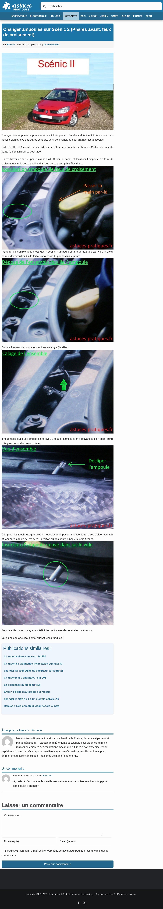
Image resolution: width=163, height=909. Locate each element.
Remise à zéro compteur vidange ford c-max (31, 706)
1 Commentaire (51, 44)
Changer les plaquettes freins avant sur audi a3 (33, 663)
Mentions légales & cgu (83, 894)
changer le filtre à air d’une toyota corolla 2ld (31, 699)
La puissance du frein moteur (22, 684)
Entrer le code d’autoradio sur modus (27, 691)
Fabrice (11, 44)
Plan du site (54, 894)
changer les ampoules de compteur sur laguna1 (33, 670)
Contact (66, 894)
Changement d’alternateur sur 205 (25, 677)
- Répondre (46, 775)
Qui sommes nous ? (105, 894)
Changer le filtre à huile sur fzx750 (25, 656)
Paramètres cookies (126, 894)
